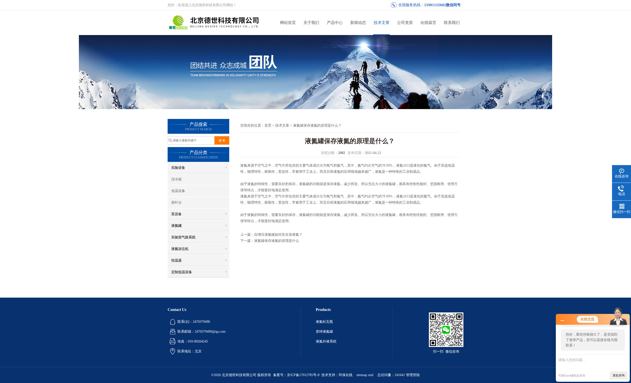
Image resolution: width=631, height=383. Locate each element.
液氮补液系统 (326, 341)
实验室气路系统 (183, 237)
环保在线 (345, 375)
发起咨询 (619, 375)
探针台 (176, 202)
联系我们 (452, 22)
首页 (267, 125)
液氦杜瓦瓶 (324, 322)
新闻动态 (358, 22)
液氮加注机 (180, 249)
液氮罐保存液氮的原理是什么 (276, 241)
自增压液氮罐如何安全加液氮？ (278, 234)
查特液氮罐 (324, 331)
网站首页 (288, 22)
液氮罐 (176, 226)
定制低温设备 (181, 272)
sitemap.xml (364, 375)
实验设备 (178, 168)
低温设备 (178, 191)
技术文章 (381, 22)
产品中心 (335, 22)
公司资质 (405, 22)
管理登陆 (413, 375)
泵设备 (176, 214)
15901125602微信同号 (442, 5)
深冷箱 (176, 179)
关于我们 (311, 22)
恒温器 (176, 260)
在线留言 (428, 22)
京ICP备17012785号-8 (303, 375)
